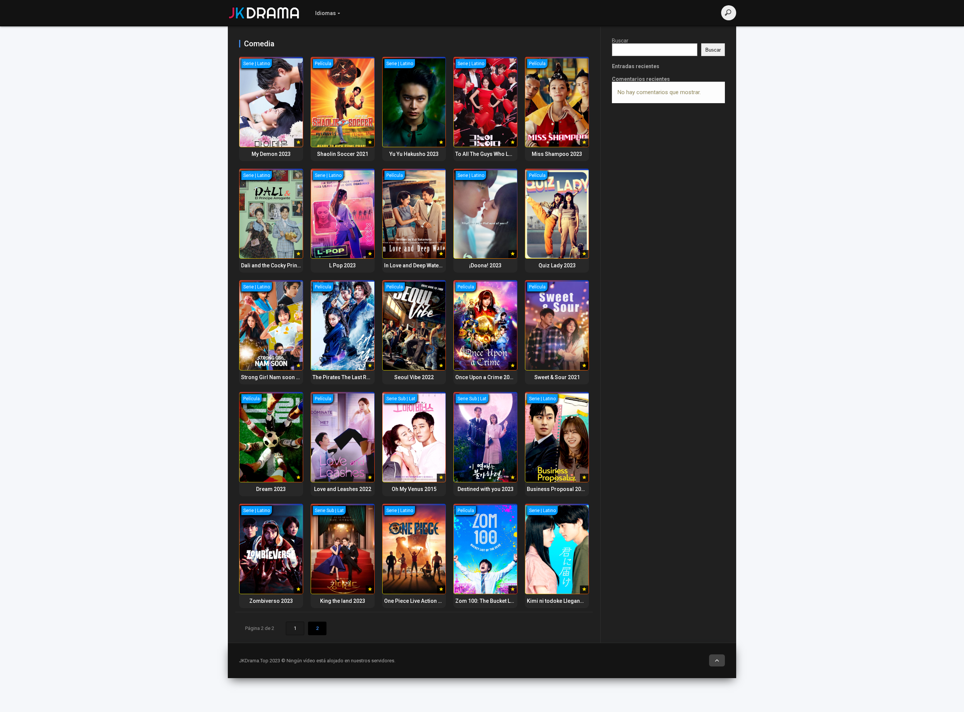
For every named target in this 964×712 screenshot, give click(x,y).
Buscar (620, 41)
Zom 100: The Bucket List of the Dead (500, 601)
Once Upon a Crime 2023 (485, 377)
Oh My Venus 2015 (414, 489)
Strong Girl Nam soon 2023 (274, 377)
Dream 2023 (271, 489)
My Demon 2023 (271, 154)
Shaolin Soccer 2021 (342, 154)
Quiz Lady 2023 (557, 265)
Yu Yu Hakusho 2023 (414, 154)
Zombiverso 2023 (271, 601)
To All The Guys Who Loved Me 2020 (499, 154)
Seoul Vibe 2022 (414, 377)
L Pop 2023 (342, 265)
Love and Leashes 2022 (342, 489)
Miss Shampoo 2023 (557, 154)
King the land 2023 (342, 601)
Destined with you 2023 (486, 489)
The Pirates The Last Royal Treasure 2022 (363, 377)
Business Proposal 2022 (557, 489)
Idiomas (325, 13)
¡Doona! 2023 (485, 265)
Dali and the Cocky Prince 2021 (278, 265)
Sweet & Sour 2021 (557, 377)
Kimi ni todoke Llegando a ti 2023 (567, 601)
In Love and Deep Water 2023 (419, 265)
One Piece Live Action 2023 (417, 601)
